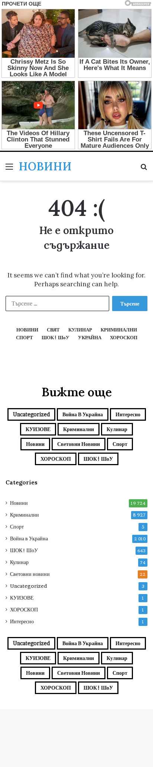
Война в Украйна (82, 414)
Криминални (78, 429)
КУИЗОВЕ (38, 429)
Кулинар (117, 429)
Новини (35, 444)
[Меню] (9, 169)
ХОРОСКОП (55, 459)
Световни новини (78, 444)
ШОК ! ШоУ (98, 459)
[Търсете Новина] (143, 169)
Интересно (127, 414)
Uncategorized (31, 414)
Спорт (120, 444)
